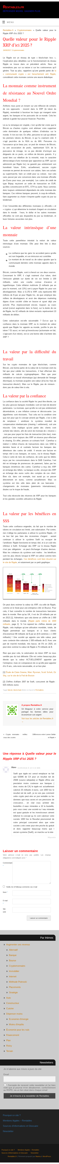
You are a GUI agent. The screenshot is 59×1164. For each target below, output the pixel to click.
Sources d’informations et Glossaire (20, 1126)
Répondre (52, 837)
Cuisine (10, 1008)
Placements (15, 987)
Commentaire (5, 864)
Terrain (9, 1051)
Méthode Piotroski (18, 981)
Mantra (38, 1156)
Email (6, 1074)
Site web (4, 910)
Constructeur (12, 1003)
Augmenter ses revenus (18, 944)
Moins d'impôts (16, 1024)
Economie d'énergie (18, 1019)
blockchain (17, 690)
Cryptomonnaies (24, 30)
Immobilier (14, 971)
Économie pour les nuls (17, 1029)
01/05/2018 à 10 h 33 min (29, 768)
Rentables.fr (13, 7)
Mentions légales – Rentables (17, 1120)
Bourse (12, 960)
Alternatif (13, 950)
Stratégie (13, 992)
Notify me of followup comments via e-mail (21, 887)
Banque (12, 955)
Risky (9, 1045)
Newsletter (8, 1131)
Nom (5, 892)
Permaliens (39, 690)
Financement (12, 1035)
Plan (8, 1040)
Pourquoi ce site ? (12, 1115)
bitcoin (10, 690)
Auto (8, 997)
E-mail (5, 902)
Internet (12, 976)
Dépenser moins (14, 1013)
